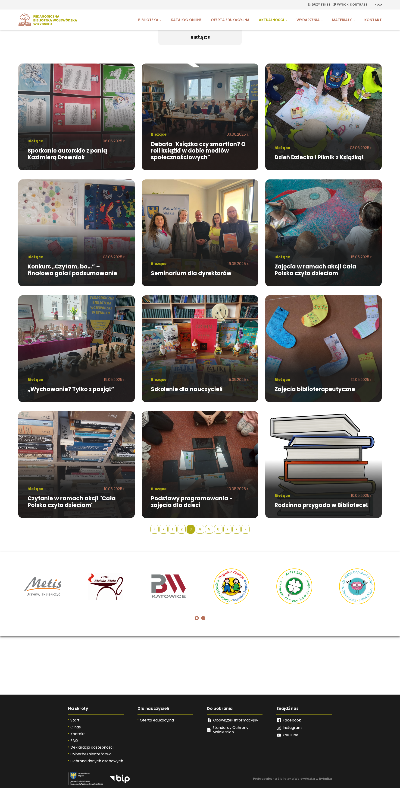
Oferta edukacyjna (230, 19)
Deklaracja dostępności (91, 747)
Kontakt (373, 19)
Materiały (342, 19)
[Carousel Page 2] (203, 618)
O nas (75, 727)
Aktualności (272, 19)
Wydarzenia (309, 19)
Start (75, 720)
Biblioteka (148, 19)
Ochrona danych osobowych (96, 761)
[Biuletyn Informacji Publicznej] (378, 4)
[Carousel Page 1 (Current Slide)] (197, 618)
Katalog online (186, 19)
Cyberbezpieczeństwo (91, 754)
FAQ (74, 740)
